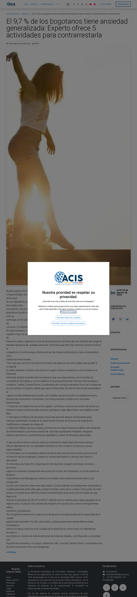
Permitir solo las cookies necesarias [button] (68, 323)
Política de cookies (68, 312)
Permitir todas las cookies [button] (68, 318)
